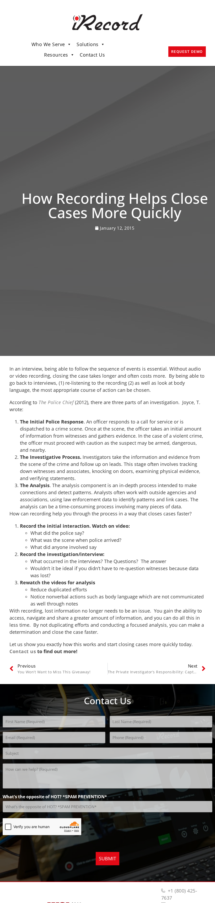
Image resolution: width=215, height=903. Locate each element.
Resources (56, 55)
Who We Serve (48, 44)
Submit (107, 858)
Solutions (88, 44)
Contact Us (92, 55)
